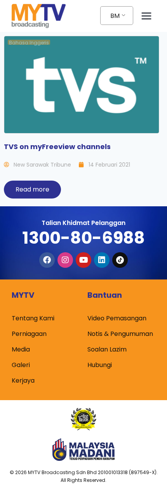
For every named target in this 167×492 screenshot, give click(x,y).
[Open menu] (146, 16)
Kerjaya (23, 380)
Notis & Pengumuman (120, 333)
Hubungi (99, 364)
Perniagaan (29, 333)
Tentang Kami (33, 318)
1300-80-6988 (83, 238)
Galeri (21, 364)
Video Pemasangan (116, 318)
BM (115, 15)
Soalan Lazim (107, 349)
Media (21, 349)
